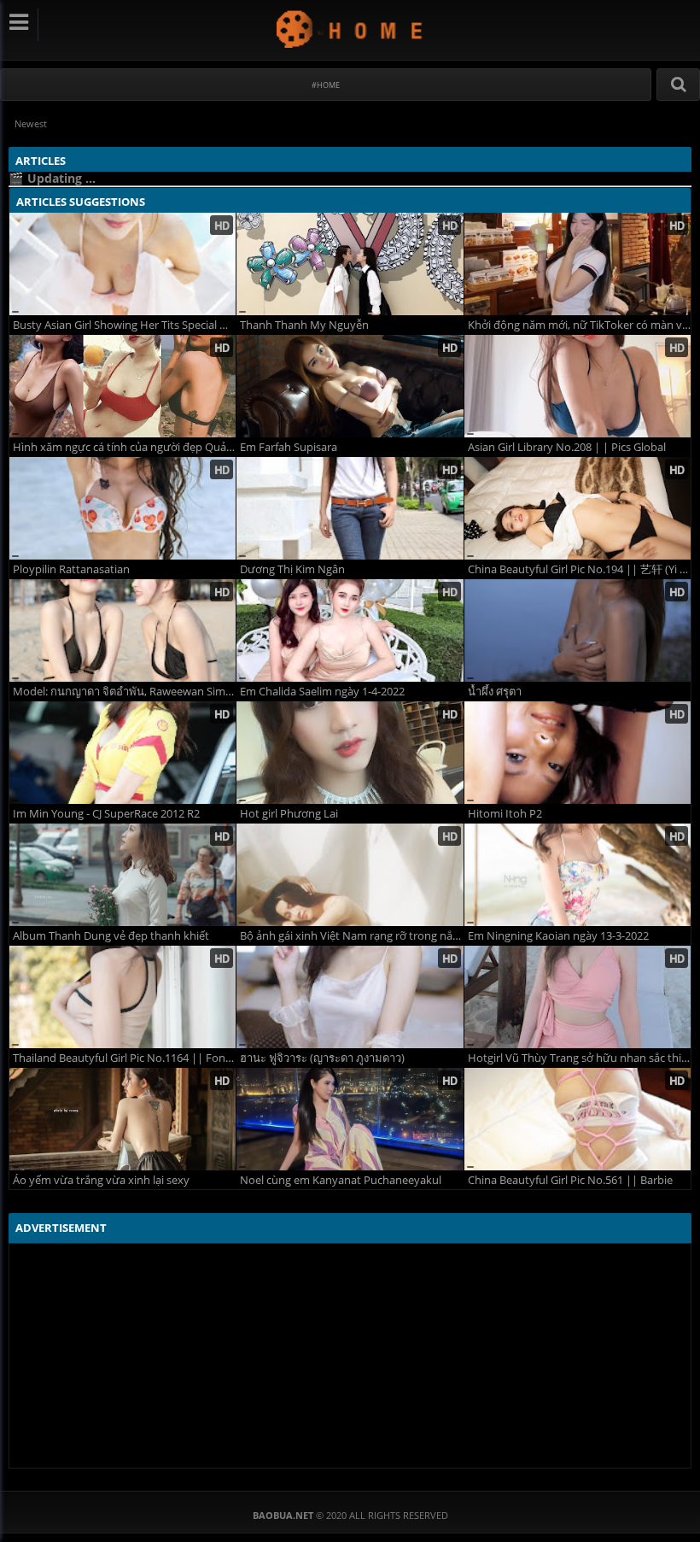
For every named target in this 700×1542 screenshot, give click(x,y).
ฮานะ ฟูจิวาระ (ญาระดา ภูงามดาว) (322, 1058)
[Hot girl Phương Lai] (349, 752)
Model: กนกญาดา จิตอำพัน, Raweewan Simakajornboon (124, 691)
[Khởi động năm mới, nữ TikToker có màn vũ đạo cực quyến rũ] (577, 264)
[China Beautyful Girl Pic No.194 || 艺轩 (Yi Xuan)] (577, 508)
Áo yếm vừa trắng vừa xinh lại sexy (101, 1180)
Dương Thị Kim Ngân (292, 569)
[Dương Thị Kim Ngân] (349, 508)
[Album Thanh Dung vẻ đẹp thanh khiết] (122, 875)
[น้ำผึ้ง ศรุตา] (577, 630)
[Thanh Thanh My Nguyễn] (349, 264)
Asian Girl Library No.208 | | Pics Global (567, 447)
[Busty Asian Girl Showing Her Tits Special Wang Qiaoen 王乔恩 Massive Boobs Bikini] (122, 264)
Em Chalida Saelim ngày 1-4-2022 (322, 691)
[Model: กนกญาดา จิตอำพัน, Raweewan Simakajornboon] (122, 630)
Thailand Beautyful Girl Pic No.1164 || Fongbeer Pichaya (124, 1058)
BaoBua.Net (350, 28)
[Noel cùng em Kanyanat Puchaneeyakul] (349, 1119)
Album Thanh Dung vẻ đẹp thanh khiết (111, 936)
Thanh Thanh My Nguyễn (304, 325)
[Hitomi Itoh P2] (577, 752)
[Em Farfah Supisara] (349, 386)
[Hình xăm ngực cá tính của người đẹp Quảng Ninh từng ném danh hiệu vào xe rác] (122, 386)
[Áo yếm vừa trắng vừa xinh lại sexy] (122, 1119)
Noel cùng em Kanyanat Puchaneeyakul (340, 1180)
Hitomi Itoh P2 (505, 813)
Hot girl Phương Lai (289, 813)
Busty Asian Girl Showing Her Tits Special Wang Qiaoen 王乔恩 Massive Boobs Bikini (124, 325)
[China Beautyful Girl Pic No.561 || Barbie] (577, 1119)
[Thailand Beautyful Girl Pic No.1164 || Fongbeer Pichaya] (122, 997)
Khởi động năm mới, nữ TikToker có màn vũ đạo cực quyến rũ (579, 325)
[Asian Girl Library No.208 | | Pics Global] (577, 386)
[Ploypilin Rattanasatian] (122, 508)
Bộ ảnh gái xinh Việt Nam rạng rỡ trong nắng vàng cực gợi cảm (351, 936)
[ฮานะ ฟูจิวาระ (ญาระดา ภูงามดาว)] (349, 997)
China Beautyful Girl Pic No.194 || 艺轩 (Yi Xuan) (579, 569)
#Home (326, 85)
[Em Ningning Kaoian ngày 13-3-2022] (577, 875)
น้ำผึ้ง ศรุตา (495, 691)
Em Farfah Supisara (288, 447)
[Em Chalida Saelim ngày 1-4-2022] (349, 630)
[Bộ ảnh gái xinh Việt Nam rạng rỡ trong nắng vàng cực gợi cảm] (349, 875)
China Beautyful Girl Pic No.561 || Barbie (570, 1180)
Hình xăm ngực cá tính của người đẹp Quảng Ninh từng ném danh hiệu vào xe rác (124, 447)
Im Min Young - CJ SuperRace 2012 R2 (106, 813)
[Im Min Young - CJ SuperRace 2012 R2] (122, 752)
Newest (31, 123)
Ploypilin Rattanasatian (71, 569)
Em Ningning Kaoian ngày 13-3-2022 (558, 936)
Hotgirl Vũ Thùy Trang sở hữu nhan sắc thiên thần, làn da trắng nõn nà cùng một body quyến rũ (579, 1058)
